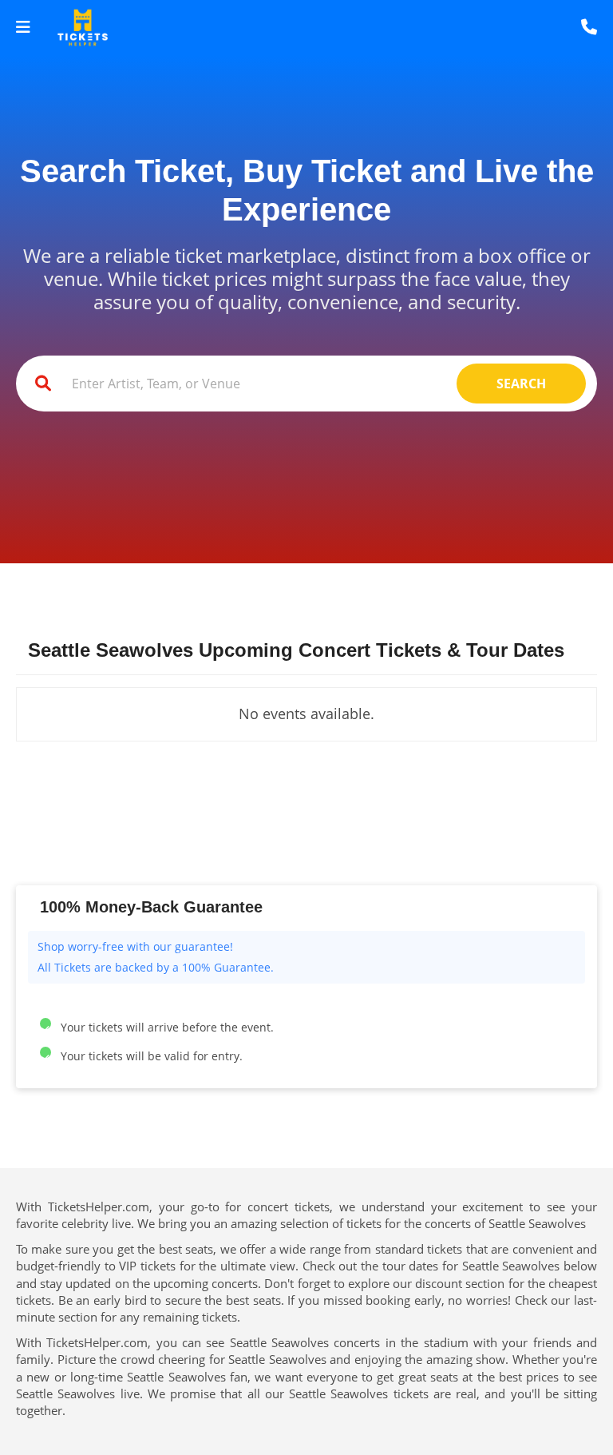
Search (521, 383)
